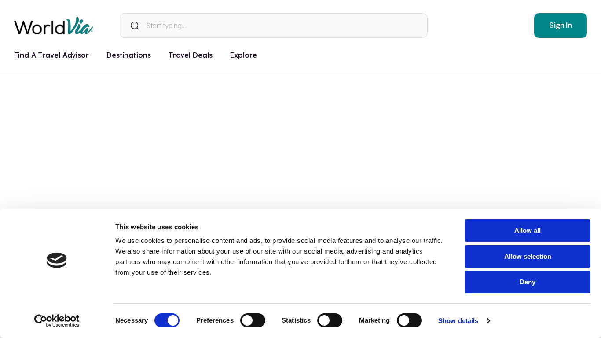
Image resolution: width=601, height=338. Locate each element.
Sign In (560, 25)
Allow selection (527, 256)
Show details (458, 320)
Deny (527, 282)
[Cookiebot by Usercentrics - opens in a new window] (56, 320)
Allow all (527, 230)
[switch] (252, 320)
